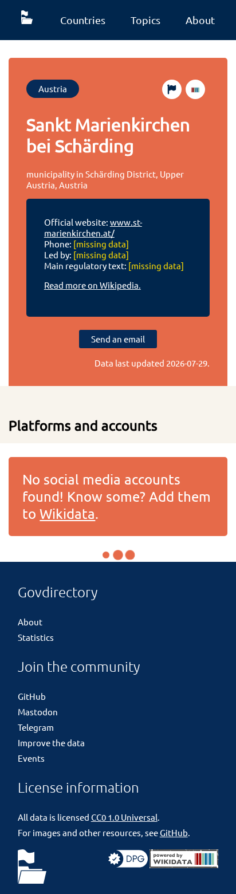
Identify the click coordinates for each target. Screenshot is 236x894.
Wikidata (67, 513)
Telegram (36, 727)
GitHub (32, 696)
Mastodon (38, 711)
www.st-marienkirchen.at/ (93, 227)
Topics (145, 20)
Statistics (36, 637)
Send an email (118, 338)
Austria (52, 88)
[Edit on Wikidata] (195, 89)
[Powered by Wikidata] (184, 864)
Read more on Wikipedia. (92, 284)
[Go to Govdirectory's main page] (32, 867)
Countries (82, 20)
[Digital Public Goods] (128, 864)
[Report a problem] (172, 89)
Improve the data (51, 742)
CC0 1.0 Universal (124, 817)
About (200, 20)
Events (31, 758)
